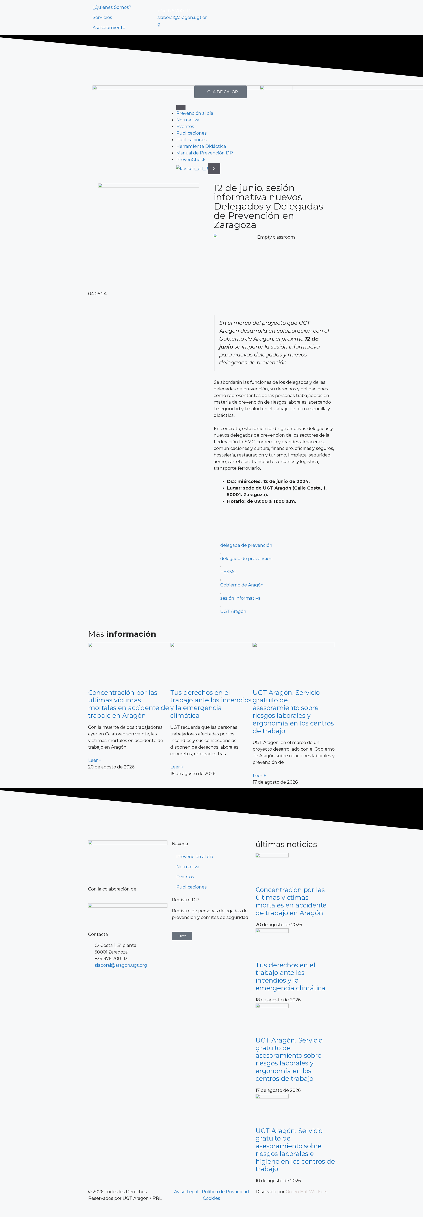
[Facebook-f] (219, 16)
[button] (148, 300)
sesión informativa (240, 598)
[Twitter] (231, 16)
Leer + (94, 760)
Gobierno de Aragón (241, 585)
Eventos (185, 126)
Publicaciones (191, 133)
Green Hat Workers (306, 1191)
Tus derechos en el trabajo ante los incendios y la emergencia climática (210, 704)
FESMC (228, 571)
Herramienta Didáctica (201, 146)
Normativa (187, 119)
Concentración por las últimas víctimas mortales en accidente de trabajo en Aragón (128, 704)
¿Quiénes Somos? (112, 7)
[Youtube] (243, 16)
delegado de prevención (246, 558)
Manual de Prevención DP (204, 153)
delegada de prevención (246, 545)
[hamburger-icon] (181, 107)
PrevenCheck (191, 159)
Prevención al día (194, 113)
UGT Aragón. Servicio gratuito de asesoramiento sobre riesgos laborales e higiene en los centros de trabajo (295, 1150)
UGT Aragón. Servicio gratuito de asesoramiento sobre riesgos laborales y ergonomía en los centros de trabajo (293, 712)
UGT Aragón (233, 611)
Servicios (102, 17)
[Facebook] (93, 978)
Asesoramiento (109, 27)
